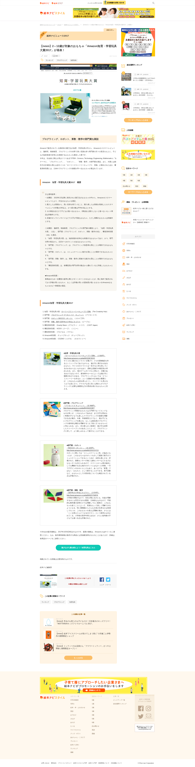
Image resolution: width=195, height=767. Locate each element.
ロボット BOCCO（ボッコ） (62, 318)
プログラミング (62, 60)
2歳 (139, 175)
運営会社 (53, 763)
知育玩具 (74, 60)
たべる (129, 291)
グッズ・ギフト (132, 305)
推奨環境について (103, 763)
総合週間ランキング (120, 704)
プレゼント (130, 318)
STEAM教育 (131, 244)
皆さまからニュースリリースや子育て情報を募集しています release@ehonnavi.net (145, 728)
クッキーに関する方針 (95, 3)
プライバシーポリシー (65, 763)
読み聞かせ (126, 186)
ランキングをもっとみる (138, 120)
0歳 (124, 175)
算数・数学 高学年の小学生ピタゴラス (65, 322)
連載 (57, 56)
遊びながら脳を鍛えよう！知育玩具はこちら (78, 548)
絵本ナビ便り (131, 325)
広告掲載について (116, 763)
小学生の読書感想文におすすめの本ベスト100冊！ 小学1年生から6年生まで (144, 79)
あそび (129, 284)
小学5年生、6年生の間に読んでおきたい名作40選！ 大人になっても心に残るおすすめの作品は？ (144, 94)
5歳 (131, 180)
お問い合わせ (45, 763)
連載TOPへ (110, 30)
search (153, 2)
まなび (59, 25)
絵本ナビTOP (93, 763)
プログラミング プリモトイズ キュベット (67, 315)
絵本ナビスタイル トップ (47, 25)
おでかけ (129, 271)
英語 (136, 186)
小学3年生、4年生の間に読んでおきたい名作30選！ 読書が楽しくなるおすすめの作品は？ (143, 109)
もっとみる (78, 658)
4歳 (124, 180)
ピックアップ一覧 (119, 700)
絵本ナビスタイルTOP (80, 763)
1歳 (131, 175)
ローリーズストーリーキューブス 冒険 (76, 312)
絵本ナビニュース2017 (72, 25)
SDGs (128, 250)
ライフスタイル (132, 298)
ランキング (49, 60)
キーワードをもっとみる (138, 192)
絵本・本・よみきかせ (142, 74)
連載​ (128, 339)
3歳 (146, 175)
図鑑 (144, 186)
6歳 (139, 180)
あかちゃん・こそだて (134, 311)
